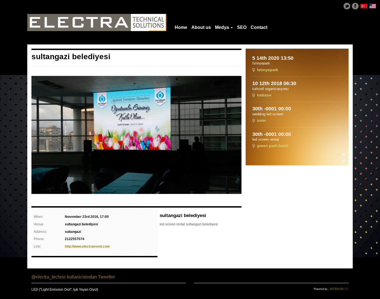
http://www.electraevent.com (87, 246)
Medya (222, 27)
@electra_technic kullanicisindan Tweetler (73, 277)
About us (201, 27)
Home (181, 27)
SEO (241, 27)
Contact (259, 27)
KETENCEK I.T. (339, 289)
